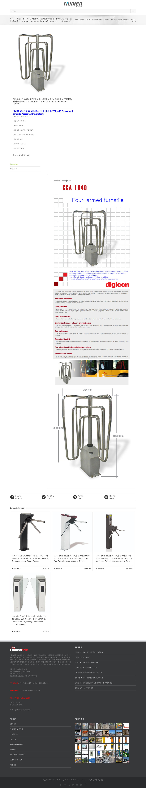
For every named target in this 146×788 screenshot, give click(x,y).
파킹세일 (13, 765)
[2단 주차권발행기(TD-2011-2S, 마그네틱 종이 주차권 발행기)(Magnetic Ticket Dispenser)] (126, 739)
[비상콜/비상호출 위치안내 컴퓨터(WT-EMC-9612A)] (85, 746)
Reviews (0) (13, 169)
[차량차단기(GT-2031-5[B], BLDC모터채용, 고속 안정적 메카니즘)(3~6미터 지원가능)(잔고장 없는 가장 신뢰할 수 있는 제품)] (105, 739)
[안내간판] (78, 760)
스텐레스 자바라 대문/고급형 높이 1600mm (89, 652)
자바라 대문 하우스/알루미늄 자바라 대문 (88, 673)
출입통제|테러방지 (16, 760)
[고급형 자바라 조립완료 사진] (91, 726)
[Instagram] (81, 785)
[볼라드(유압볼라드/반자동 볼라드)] (105, 760)
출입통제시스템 (84, 19)
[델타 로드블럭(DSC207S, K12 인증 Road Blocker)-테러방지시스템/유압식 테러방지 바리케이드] (78, 739)
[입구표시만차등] (98, 753)
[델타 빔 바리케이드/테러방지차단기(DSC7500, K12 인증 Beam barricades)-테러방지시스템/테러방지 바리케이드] (119, 733)
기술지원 (100, 780)
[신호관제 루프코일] (126, 746)
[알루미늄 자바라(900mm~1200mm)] (85, 726)
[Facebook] (61, 785)
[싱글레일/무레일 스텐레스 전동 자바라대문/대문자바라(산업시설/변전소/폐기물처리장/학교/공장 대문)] (112, 726)
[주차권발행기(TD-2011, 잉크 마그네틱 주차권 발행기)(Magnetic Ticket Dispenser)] (78, 746)
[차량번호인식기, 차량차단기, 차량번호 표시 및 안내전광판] (105, 753)
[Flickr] (65, 785)
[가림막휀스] (91, 760)
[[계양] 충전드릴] (119, 753)
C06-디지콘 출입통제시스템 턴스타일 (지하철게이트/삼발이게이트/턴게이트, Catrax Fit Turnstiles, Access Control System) (30, 558)
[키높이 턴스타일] (85, 760)
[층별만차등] (85, 753)
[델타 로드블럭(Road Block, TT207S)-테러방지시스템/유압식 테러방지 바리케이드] (98, 739)
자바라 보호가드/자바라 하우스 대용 (87, 662)
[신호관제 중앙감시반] (91, 753)
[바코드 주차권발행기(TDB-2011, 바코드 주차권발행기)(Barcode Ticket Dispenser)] (119, 739)
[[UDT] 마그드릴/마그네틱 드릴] (78, 733)
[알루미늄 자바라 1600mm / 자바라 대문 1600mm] (78, 726)
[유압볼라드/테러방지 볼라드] (112, 760)
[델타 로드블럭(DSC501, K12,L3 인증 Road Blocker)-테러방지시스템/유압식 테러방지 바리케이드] (85, 739)
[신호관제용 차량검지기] (78, 753)
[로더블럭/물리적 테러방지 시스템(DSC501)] (126, 760)
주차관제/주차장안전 (17, 755)
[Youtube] (77, 785)
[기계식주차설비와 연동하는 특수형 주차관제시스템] (126, 753)
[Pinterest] (85, 785)
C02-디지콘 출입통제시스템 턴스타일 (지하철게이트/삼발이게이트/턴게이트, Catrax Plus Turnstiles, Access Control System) (72, 558)
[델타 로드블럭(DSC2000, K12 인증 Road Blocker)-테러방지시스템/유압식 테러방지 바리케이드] (91, 739)
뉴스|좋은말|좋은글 (16, 729)
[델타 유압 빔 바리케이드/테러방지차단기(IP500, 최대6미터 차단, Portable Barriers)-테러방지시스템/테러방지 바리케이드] (91, 733)
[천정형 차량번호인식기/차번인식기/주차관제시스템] (85, 733)
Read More (17, 568)
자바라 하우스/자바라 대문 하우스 (86, 667)
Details (46, 568)
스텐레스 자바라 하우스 (82, 657)
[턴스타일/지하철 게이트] (98, 760)
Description (14, 164)
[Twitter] (73, 785)
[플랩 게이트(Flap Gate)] (112, 753)
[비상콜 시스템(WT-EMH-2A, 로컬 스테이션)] (119, 746)
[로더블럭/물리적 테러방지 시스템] (119, 760)
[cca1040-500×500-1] (41, 62)
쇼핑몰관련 (14, 734)
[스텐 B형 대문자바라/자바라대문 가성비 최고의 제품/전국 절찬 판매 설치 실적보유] (105, 726)
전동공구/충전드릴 (16, 744)
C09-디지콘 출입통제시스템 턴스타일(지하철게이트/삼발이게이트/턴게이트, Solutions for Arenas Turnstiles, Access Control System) (114, 558)
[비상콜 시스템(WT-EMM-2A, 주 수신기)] (98, 746)
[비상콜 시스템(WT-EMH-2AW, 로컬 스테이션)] (105, 746)
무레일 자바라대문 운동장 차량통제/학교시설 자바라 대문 (94, 683)
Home (76, 19)
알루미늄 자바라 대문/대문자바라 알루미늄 (89, 678)
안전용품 (13, 739)
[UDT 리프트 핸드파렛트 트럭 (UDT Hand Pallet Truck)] (126, 726)
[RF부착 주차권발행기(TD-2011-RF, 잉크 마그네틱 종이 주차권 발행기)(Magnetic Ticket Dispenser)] (112, 739)
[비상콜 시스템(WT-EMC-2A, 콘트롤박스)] (91, 746)
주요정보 (13, 749)
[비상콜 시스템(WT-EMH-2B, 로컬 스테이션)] (112, 746)
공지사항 (13, 724)
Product (50, 497)
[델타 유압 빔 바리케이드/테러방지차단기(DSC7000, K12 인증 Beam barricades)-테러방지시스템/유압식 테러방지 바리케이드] (112, 733)
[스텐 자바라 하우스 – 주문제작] (98, 726)
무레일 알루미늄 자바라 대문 (84, 688)
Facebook (18, 497)
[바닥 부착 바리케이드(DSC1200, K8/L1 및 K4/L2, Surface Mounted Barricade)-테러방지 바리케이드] (98, 733)
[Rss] (69, 785)
